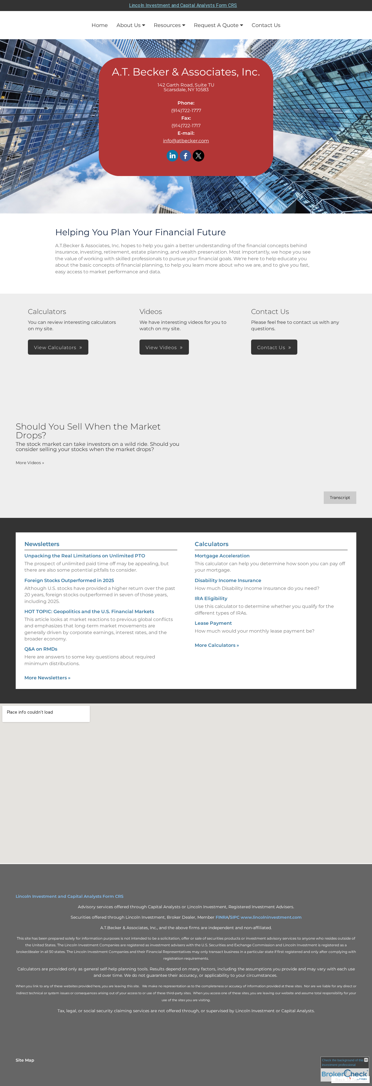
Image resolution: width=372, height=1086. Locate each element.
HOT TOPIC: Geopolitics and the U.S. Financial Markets (89, 611)
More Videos (30, 463)
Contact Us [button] (271, 347)
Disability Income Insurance (228, 580)
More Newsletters (47, 678)
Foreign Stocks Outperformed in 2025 (69, 580)
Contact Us (266, 25)
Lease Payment (213, 623)
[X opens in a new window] (198, 156)
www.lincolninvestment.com (271, 917)
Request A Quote (216, 25)
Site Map (25, 1060)
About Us (129, 25)
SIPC (234, 917)
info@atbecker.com (186, 140)
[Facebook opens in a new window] (185, 156)
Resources (167, 25)
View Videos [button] (161, 347)
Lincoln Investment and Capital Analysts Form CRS (183, 5)
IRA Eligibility (211, 598)
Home (100, 25)
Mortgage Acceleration (222, 556)
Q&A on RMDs (40, 649)
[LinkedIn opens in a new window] (172, 156)
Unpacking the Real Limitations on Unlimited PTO (84, 556)
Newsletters (41, 544)
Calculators (211, 544)
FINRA (222, 917)
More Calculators (217, 645)
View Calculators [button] (55, 347)
